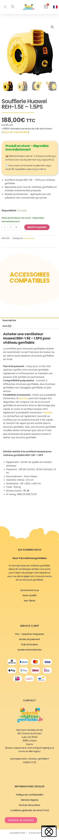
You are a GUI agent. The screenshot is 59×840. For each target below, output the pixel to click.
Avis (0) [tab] (7, 326)
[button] (5, 7)
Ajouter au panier (36, 227)
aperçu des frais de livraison (15, 132)
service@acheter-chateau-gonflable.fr (29, 758)
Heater (47, 412)
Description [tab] (9, 320)
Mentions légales (29, 799)
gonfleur (23, 398)
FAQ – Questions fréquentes (29, 634)
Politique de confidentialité (29, 794)
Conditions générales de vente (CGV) (29, 810)
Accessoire (29, 238)
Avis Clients (29, 600)
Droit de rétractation (29, 805)
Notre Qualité (30, 595)
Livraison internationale (29, 649)
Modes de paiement (29, 639)
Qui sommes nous (29, 590)
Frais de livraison (29, 644)
